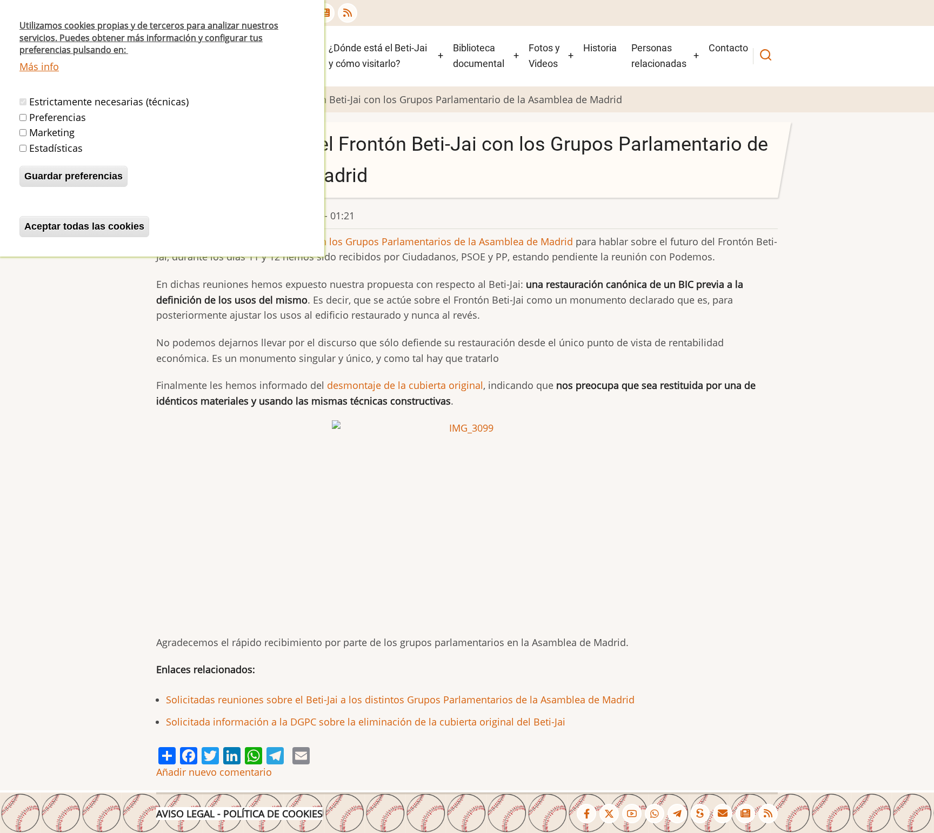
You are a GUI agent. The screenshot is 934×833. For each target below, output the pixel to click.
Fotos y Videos (544, 55)
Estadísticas (56, 148)
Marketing (52, 132)
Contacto (728, 47)
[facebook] (586, 813)
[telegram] (677, 813)
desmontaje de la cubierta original (405, 385)
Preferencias (57, 117)
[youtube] (632, 813)
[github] (654, 813)
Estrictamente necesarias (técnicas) (109, 101)
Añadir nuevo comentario (214, 771)
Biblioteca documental (478, 55)
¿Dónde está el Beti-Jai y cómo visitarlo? (378, 55)
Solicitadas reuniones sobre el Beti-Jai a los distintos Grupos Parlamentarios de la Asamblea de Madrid (400, 699)
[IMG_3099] (467, 520)
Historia (600, 47)
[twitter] (609, 813)
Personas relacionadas (658, 55)
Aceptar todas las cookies (84, 226)
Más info (39, 66)
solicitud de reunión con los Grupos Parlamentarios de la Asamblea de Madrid (394, 241)
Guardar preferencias (73, 176)
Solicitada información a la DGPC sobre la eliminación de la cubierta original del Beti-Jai (365, 721)
